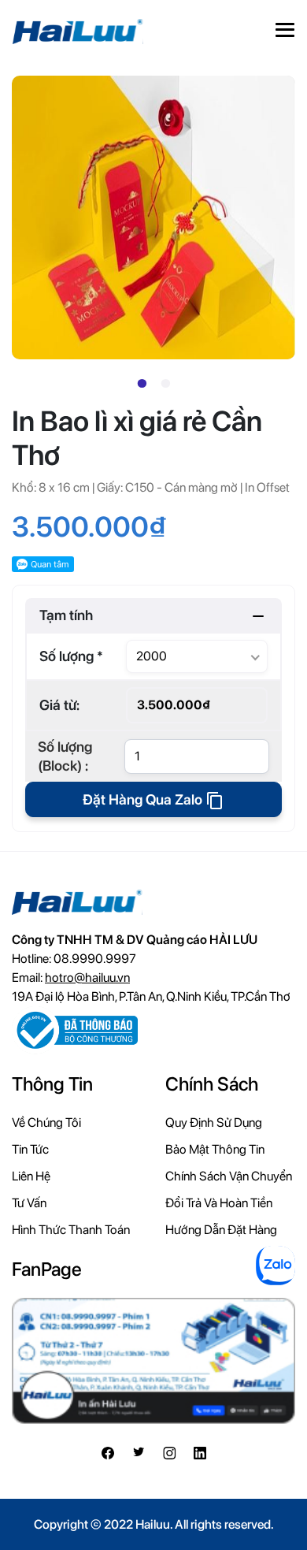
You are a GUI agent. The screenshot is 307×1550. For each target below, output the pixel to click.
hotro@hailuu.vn (87, 977)
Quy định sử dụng (213, 1122)
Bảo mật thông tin (214, 1149)
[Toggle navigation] (285, 31)
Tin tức (30, 1149)
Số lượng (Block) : (65, 756)
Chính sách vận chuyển (228, 1176)
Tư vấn (29, 1202)
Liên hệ (31, 1176)
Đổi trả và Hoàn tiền (218, 1202)
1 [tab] (142, 384)
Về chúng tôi (46, 1122)
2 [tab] (165, 384)
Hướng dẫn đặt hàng (221, 1229)
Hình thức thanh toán (71, 1229)
